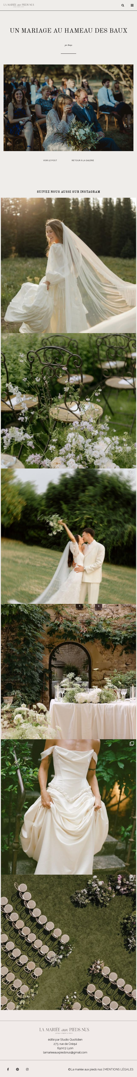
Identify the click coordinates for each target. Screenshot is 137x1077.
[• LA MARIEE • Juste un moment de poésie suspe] (68, 265)
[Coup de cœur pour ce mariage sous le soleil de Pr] (68, 807)
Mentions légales (118, 1069)
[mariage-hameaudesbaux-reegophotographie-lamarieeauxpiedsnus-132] (68, 107)
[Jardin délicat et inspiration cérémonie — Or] (68, 942)
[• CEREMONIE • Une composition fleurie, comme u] (68, 400)
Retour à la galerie (83, 160)
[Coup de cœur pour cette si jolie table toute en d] (68, 671)
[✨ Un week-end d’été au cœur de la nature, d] (68, 536)
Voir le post (50, 160)
